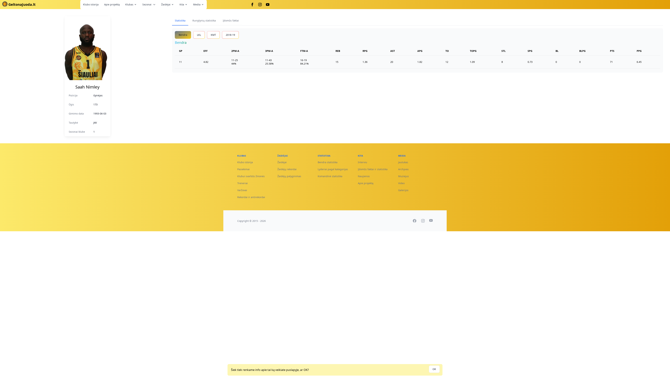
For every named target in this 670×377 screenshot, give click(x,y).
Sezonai (146, 4)
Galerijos (403, 190)
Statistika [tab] (180, 20)
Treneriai (242, 183)
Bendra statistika (327, 162)
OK (434, 369)
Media (196, 4)
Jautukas (403, 162)
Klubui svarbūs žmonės (251, 176)
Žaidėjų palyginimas (289, 176)
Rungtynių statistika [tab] (204, 20)
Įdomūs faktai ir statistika (373, 169)
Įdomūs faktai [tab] (231, 20)
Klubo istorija (91, 4)
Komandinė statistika (330, 176)
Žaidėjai (165, 4)
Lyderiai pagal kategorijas (333, 169)
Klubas (129, 4)
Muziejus (403, 176)
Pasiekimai (243, 169)
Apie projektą (112, 4)
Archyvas (403, 169)
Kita (182, 4)
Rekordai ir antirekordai (251, 197)
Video (401, 183)
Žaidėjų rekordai (287, 169)
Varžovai (242, 190)
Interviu (362, 162)
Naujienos (364, 176)
